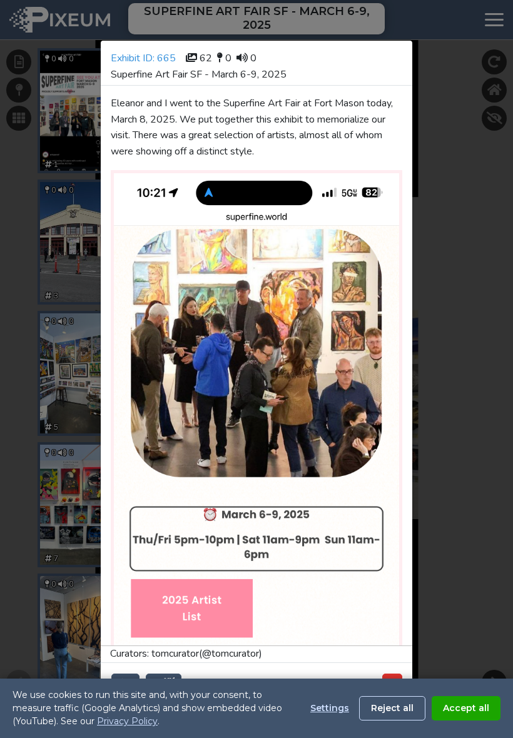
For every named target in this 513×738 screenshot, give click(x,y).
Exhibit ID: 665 (143, 58)
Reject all (392, 708)
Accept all (466, 708)
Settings (329, 708)
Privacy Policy (127, 721)
